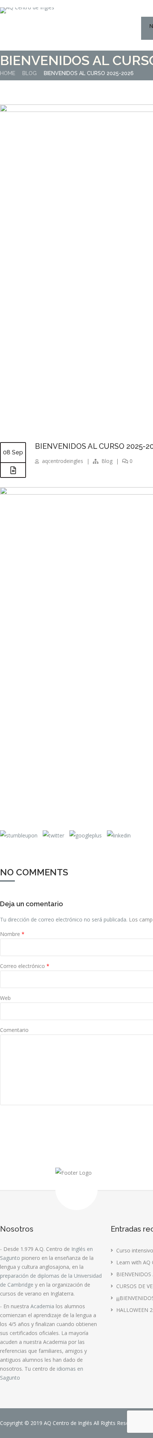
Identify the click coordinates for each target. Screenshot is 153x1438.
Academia (42, 1306)
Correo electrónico (24, 965)
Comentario (14, 1029)
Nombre (12, 933)
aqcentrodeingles (62, 460)
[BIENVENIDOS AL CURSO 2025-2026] (13, 470)
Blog (29, 73)
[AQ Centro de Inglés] (27, 10)
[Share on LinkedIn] (118, 835)
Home (7, 73)
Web (5, 997)
